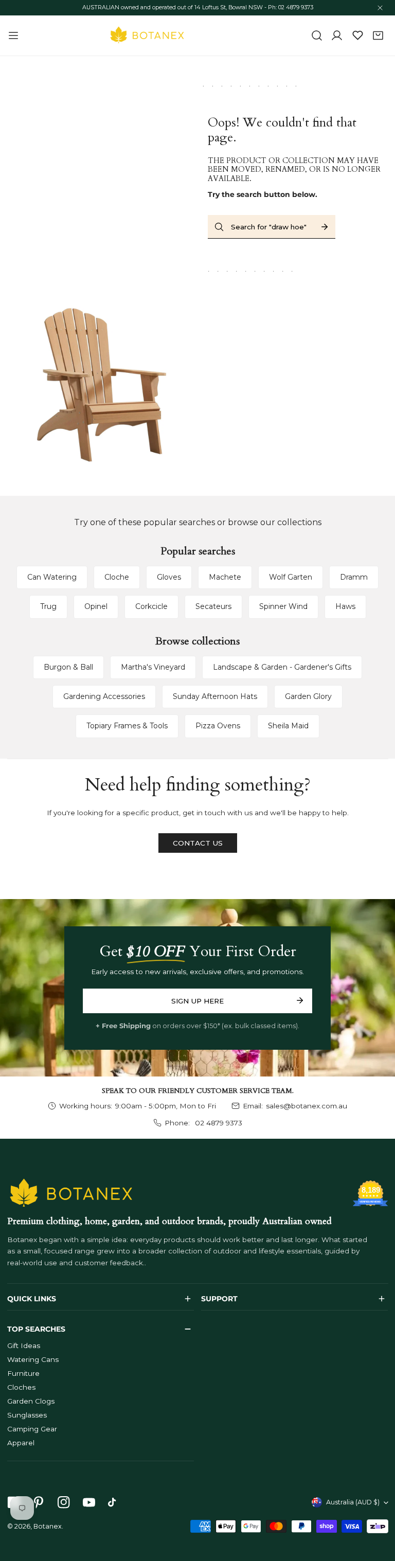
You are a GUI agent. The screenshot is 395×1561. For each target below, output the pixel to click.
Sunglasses (27, 1415)
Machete (225, 577)
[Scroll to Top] (377, 1507)
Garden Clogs (31, 1401)
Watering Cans (33, 1359)
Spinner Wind (283, 606)
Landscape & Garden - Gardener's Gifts (282, 667)
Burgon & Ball (68, 667)
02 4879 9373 (217, 1123)
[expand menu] (13, 35)
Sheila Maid (288, 725)
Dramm (354, 577)
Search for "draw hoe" (269, 227)
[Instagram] (63, 1502)
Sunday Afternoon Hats (215, 696)
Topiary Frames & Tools (127, 725)
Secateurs (213, 606)
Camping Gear (32, 1429)
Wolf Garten (290, 577)
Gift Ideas (23, 1345)
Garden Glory (308, 696)
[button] (378, 35)
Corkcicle (151, 606)
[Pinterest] (38, 1502)
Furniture (23, 1373)
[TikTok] (114, 1503)
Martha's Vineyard (153, 667)
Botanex (47, 1526)
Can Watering (52, 577)
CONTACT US (198, 843)
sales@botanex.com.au (306, 1106)
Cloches (21, 1387)
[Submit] (299, 1000)
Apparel (20, 1443)
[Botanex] (147, 35)
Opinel (95, 606)
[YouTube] (88, 1502)
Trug (48, 606)
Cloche (116, 577)
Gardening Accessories (104, 696)
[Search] (317, 35)
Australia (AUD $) (353, 1502)
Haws (345, 606)
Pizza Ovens (217, 725)
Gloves (169, 577)
